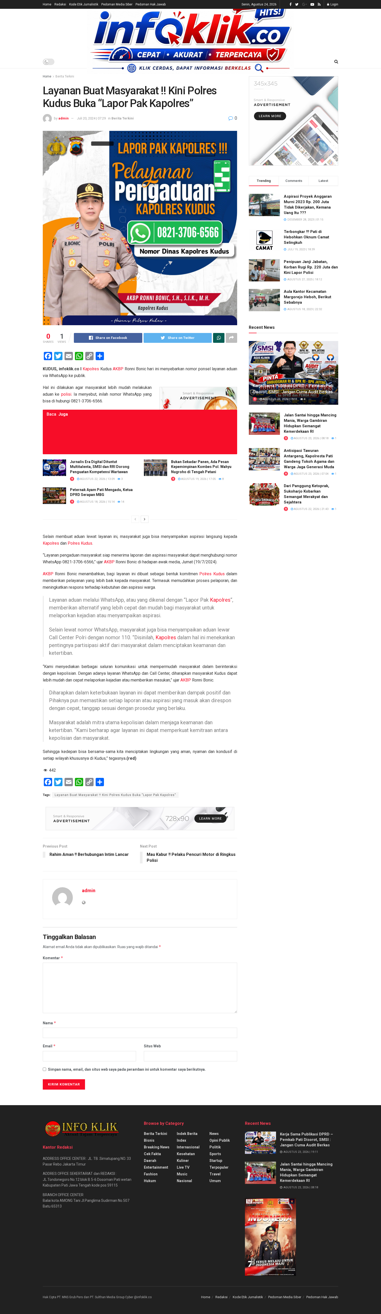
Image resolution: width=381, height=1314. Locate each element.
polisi (66, 394)
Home (47, 4)
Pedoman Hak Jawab (151, 4)
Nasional (184, 1181)
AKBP (118, 368)
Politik (215, 1147)
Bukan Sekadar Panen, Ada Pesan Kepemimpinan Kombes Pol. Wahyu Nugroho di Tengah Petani (201, 467)
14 (122, 501)
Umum (215, 1181)
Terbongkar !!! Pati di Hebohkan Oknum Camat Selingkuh (306, 237)
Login (334, 4)
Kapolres (91, 368)
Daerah (150, 1161)
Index (181, 1140)
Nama (49, 1022)
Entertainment (156, 1167)
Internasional (188, 1147)
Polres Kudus (80, 543)
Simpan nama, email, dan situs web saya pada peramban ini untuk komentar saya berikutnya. (127, 1069)
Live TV (183, 1167)
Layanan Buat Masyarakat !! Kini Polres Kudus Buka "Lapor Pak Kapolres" (115, 795)
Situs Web (152, 1046)
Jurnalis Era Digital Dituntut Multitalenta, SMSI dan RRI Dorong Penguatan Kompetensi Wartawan (99, 467)
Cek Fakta (152, 1154)
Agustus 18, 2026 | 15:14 (97, 501)
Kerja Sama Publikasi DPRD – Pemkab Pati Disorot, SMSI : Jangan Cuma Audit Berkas (306, 1139)
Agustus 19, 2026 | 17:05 (198, 479)
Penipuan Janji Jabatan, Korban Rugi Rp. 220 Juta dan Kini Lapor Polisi (311, 267)
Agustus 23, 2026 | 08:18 (310, 438)
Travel (215, 1174)
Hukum (150, 1181)
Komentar (53, 957)
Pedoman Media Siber (116, 4)
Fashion (151, 1174)
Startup (215, 1161)
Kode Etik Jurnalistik (83, 4)
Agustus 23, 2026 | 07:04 (310, 473)
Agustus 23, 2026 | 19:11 (279, 399)
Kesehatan (186, 1154)
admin (63, 118)
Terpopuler (219, 1167)
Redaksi (60, 4)
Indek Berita (187, 1134)
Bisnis (149, 1140)
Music (182, 1174)
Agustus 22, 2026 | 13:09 (97, 479)
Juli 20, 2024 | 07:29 (91, 118)
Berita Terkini (64, 76)
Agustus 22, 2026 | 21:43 (310, 509)
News (214, 1134)
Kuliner (183, 1161)
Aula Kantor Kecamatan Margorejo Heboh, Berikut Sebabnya (307, 297)
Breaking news (157, 1147)
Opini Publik (219, 1140)
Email (49, 1045)
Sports (215, 1154)
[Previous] (135, 519)
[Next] (145, 519)
